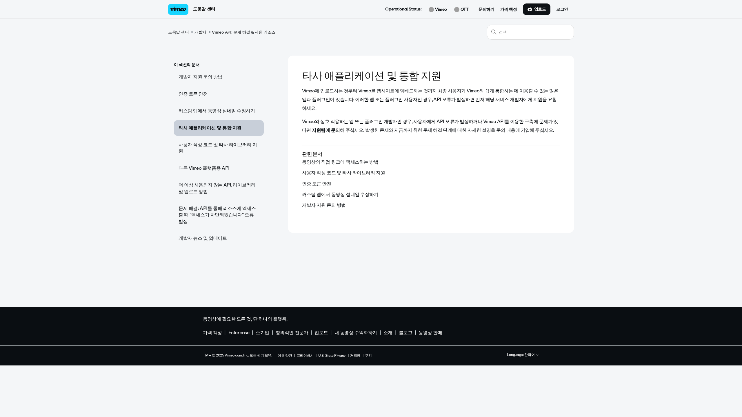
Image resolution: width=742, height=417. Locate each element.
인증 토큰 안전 (193, 94)
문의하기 (486, 9)
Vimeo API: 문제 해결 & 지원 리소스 (243, 32)
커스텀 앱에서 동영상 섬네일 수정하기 (217, 111)
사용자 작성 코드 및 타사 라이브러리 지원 (218, 148)
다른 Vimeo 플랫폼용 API (204, 168)
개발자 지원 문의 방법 (200, 77)
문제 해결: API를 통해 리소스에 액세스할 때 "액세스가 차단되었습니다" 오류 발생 (217, 214)
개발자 (200, 32)
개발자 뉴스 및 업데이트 (203, 238)
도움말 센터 (204, 9)
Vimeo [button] (440, 9)
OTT (463, 9)
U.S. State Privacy (331, 356)
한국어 (530, 355)
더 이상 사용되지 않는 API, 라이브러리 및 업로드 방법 (217, 188)
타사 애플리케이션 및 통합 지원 (210, 128)
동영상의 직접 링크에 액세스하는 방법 (340, 162)
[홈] (178, 9)
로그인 (562, 9)
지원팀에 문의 (326, 130)
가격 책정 (508, 9)
